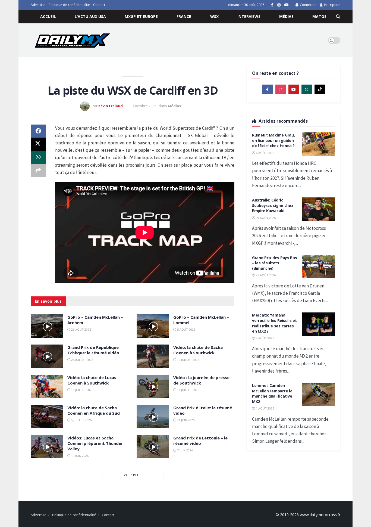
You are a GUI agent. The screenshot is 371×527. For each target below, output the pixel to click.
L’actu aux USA (90, 16)
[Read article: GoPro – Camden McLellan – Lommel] (153, 326)
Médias (286, 16)
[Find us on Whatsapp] (306, 89)
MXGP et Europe (141, 16)
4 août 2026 (264, 338)
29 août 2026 (265, 218)
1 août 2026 (264, 408)
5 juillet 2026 (81, 420)
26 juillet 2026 (81, 360)
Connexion (307, 4)
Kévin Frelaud (110, 105)
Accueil (48, 16)
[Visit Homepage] (72, 40)
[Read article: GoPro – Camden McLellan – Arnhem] (47, 326)
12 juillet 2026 (187, 360)
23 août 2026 (265, 275)
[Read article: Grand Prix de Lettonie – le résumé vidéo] (153, 446)
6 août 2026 (264, 153)
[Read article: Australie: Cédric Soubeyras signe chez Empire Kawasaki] (318, 209)
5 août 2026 (185, 329)
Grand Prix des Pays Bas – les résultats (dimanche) (274, 263)
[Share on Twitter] (38, 144)
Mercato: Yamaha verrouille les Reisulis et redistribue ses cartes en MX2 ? (274, 323)
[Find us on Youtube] (286, 5)
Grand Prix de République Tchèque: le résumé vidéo (93, 350)
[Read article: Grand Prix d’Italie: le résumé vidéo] (153, 416)
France (184, 16)
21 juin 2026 (185, 420)
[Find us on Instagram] (279, 5)
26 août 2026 (80, 329)
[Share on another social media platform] (38, 170)
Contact (99, 4)
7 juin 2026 (184, 450)
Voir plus (133, 475)
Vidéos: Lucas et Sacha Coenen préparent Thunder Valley (95, 443)
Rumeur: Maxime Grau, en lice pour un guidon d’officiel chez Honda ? (273, 140)
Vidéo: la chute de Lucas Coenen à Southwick (91, 380)
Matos (319, 16)
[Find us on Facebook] (272, 5)
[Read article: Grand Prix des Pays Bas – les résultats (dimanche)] (318, 266)
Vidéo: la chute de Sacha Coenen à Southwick (198, 350)
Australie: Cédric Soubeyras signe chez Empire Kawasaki (272, 205)
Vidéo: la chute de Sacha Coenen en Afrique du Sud (93, 410)
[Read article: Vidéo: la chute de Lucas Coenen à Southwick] (47, 386)
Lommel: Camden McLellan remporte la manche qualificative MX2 (272, 393)
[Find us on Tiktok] (320, 89)
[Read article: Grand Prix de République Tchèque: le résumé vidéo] (47, 356)
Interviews (248, 16)
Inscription (331, 4)
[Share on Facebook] (38, 131)
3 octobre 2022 (144, 105)
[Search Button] (338, 16)
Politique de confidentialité (69, 4)
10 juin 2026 (79, 456)
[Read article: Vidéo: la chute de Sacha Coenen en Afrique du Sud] (47, 416)
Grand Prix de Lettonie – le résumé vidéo (200, 440)
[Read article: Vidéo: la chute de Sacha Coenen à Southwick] (153, 356)
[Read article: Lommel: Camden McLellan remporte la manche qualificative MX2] (318, 394)
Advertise (38, 4)
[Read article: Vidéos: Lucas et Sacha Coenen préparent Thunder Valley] (47, 446)
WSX (214, 16)
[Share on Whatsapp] (38, 157)
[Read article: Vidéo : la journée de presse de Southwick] (153, 386)
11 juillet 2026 (81, 390)
